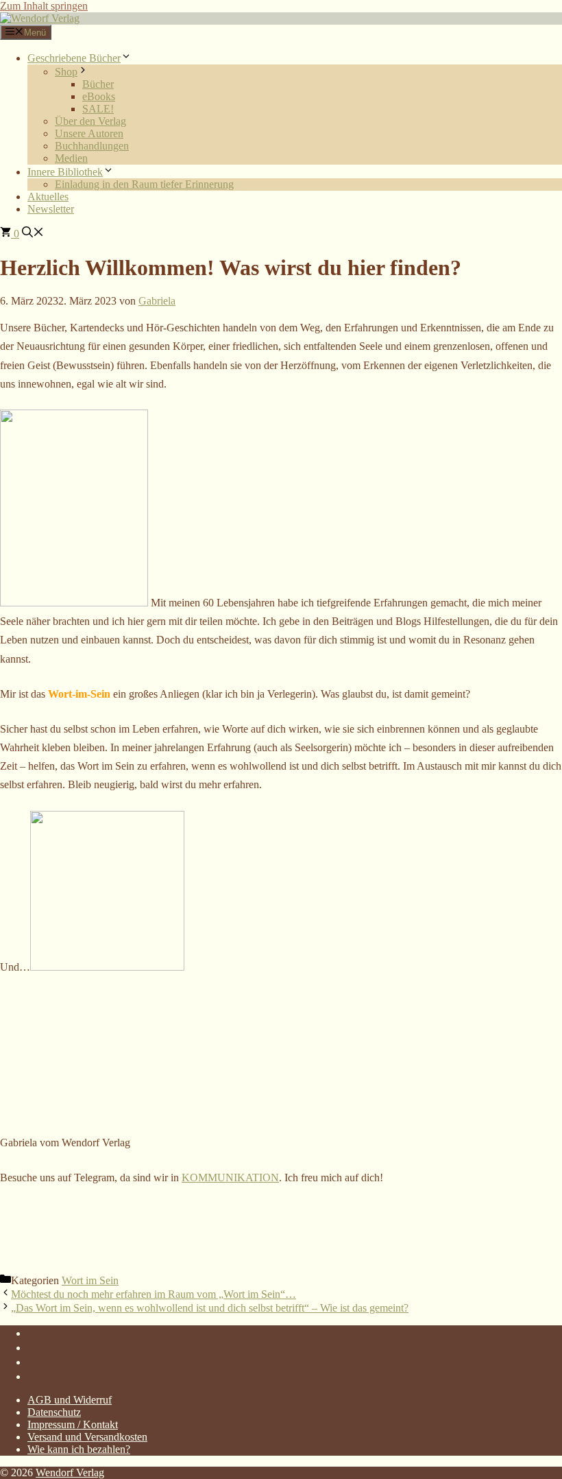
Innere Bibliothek (65, 172)
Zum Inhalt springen (44, 6)
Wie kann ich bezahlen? (78, 1449)
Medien (71, 158)
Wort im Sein (90, 1280)
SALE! (98, 109)
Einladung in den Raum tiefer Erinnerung (144, 184)
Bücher (98, 84)
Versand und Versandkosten (87, 1437)
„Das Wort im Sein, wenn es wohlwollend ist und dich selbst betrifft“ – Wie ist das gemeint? (209, 1308)
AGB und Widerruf (69, 1400)
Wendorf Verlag (70, 1472)
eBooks (98, 96)
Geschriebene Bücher (74, 58)
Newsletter (50, 209)
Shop (66, 72)
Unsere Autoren (89, 133)
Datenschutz (54, 1412)
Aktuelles (48, 196)
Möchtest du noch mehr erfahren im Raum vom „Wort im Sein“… (153, 1294)
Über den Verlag (90, 121)
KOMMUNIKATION (230, 1177)
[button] (33, 233)
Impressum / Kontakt (72, 1424)
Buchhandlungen (92, 146)
